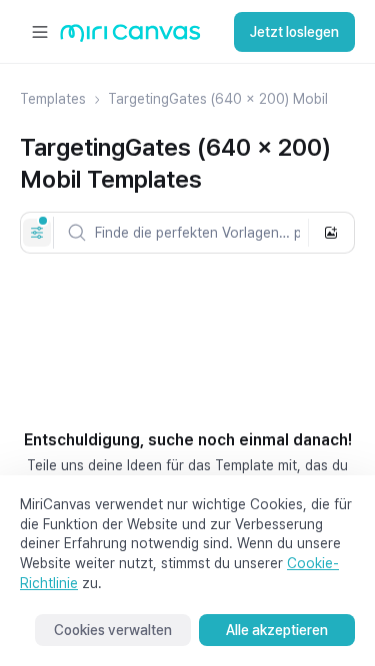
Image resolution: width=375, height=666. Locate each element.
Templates (53, 99)
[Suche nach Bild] (331, 233)
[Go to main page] (130, 37)
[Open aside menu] (40, 32)
